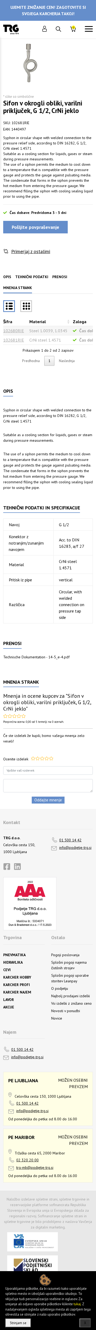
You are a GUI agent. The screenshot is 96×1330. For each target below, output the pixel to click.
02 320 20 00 (27, 1160)
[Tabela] (9, 306)
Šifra (7, 321)
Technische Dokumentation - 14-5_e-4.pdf (36, 657)
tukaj (77, 1304)
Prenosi (59, 276)
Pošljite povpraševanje (35, 227)
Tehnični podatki (31, 276)
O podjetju (59, 988)
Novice (56, 1018)
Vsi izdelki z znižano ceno (71, 1003)
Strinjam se (18, 1323)
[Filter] (26, 306)
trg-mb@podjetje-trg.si (34, 1167)
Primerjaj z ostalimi (30, 251)
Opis (7, 276)
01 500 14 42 (70, 840)
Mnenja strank (17, 287)
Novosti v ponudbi (65, 1010)
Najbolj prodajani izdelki (70, 996)
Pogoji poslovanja (65, 954)
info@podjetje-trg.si (75, 847)
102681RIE (13, 340)
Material (37, 321)
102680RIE (13, 330)
